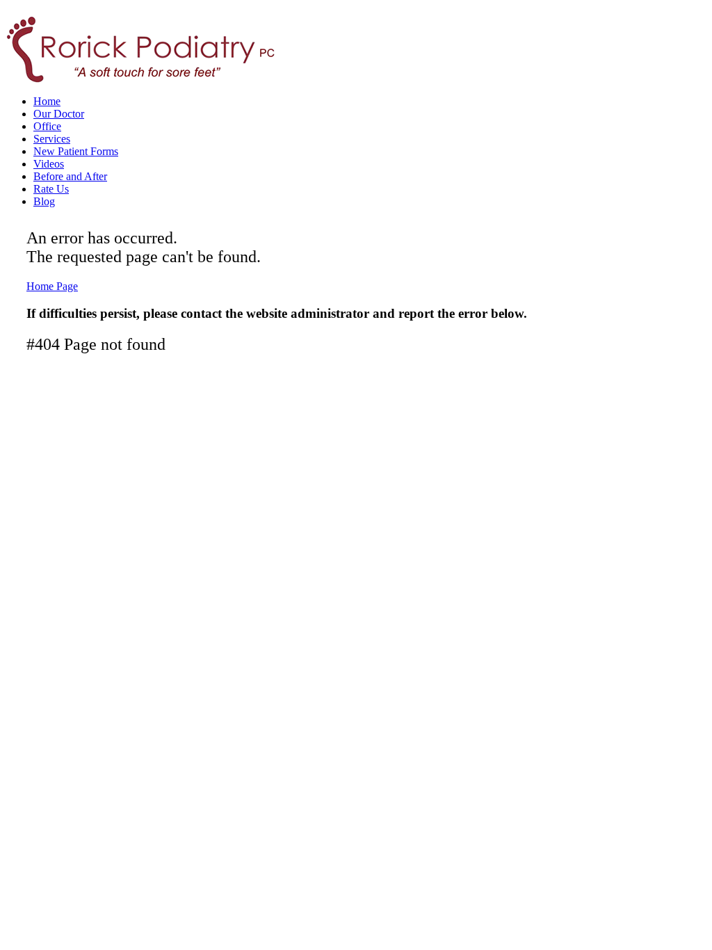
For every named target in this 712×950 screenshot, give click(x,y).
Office (47, 126)
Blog (44, 201)
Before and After (70, 176)
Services (51, 139)
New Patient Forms (75, 151)
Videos (48, 164)
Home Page (52, 286)
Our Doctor (58, 114)
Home (46, 101)
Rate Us (51, 189)
